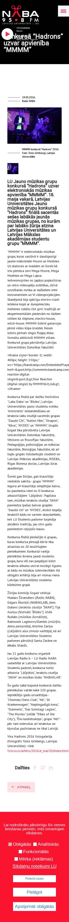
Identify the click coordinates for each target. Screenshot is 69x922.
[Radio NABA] (19, 15)
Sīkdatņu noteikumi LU (34, 866)
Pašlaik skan (24, 36)
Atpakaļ (24, 787)
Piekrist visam (34, 878)
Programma (23, 28)
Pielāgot (34, 892)
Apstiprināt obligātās (34, 906)
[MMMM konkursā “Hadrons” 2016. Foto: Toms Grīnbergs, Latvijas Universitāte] (34, 127)
